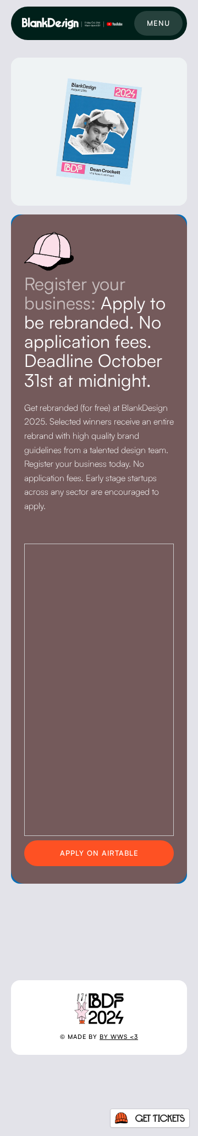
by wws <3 (119, 1037)
